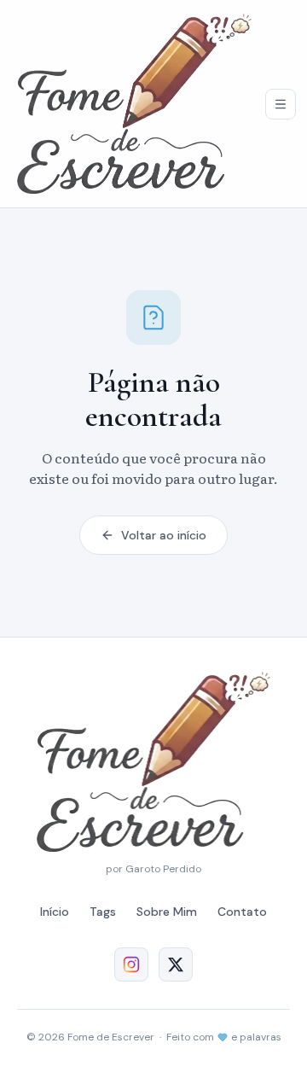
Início (54, 911)
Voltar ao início (163, 535)
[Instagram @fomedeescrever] (131, 964)
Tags (103, 911)
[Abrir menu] (280, 104)
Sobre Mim (166, 911)
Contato (242, 911)
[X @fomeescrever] (176, 964)
